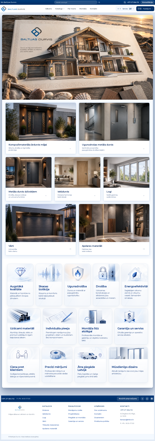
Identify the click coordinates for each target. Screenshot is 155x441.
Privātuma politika (101, 421)
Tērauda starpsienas (50, 425)
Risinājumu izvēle (75, 410)
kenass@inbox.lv (127, 420)
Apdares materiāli (49, 429)
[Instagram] (142, 399)
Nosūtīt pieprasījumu (128, 399)
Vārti (44, 421)
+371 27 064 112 (7, 399)
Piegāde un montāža (76, 418)
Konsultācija (147, 2)
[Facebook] (152, 399)
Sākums (48, 9)
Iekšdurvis (46, 414)
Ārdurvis (45, 410)
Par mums (72, 9)
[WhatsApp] (147, 399)
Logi (44, 418)
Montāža (83, 9)
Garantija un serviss (76, 421)
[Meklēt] (99, 2)
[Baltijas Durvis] (14, 8)
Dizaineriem (99, 418)
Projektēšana (73, 414)
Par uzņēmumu (100, 410)
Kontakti (93, 9)
